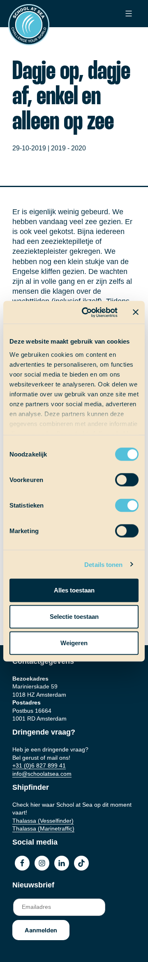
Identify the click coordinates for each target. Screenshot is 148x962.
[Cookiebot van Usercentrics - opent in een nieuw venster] (87, 312)
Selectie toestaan (74, 616)
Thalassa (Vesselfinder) (43, 820)
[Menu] (128, 13)
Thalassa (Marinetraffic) (43, 828)
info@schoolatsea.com (42, 773)
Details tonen (103, 564)
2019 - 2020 (68, 148)
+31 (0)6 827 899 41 (39, 765)
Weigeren (74, 642)
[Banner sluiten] (136, 312)
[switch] (119, 477)
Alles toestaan (74, 590)
